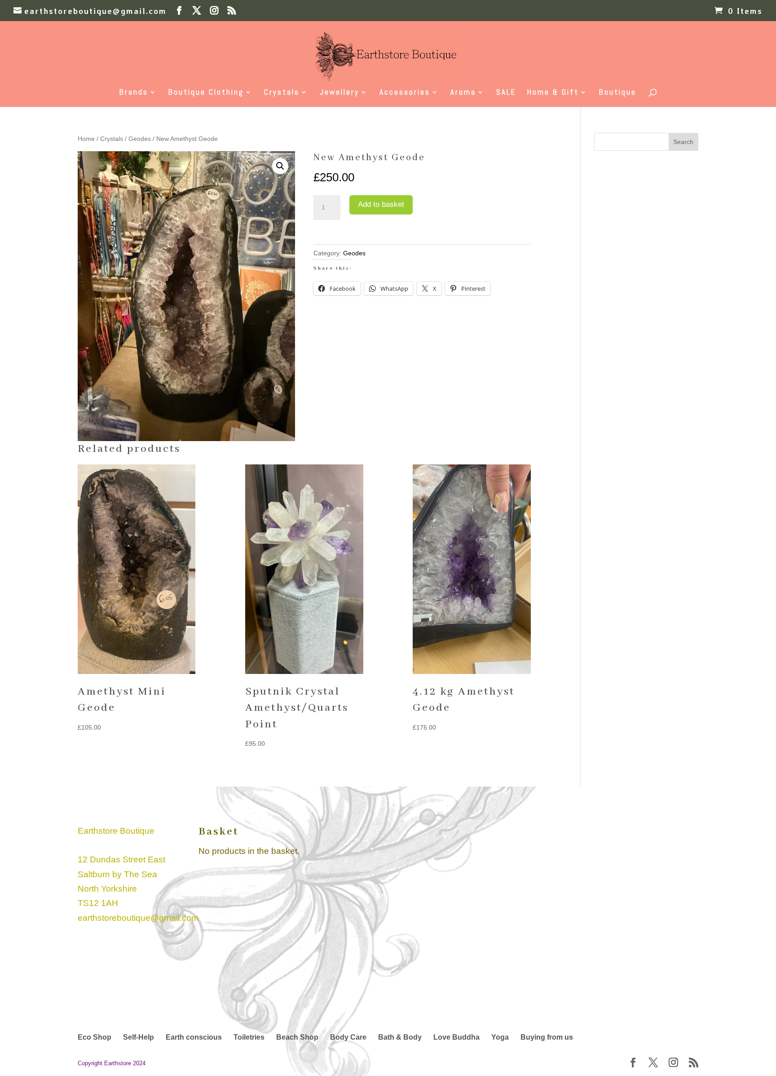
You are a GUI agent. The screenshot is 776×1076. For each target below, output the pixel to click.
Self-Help (138, 1037)
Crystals (282, 93)
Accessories (404, 93)
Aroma (463, 93)
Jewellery (339, 93)
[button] (280, 166)
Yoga (500, 1037)
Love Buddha (456, 1037)
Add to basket (381, 204)
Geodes (139, 139)
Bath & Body (400, 1037)
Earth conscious (194, 1037)
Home (86, 139)
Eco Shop (94, 1037)
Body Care (348, 1037)
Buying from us (546, 1037)
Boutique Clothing (206, 93)
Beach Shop (297, 1037)
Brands (133, 93)
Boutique (617, 93)
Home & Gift (553, 93)
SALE (506, 93)
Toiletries (249, 1037)
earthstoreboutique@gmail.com (138, 918)
